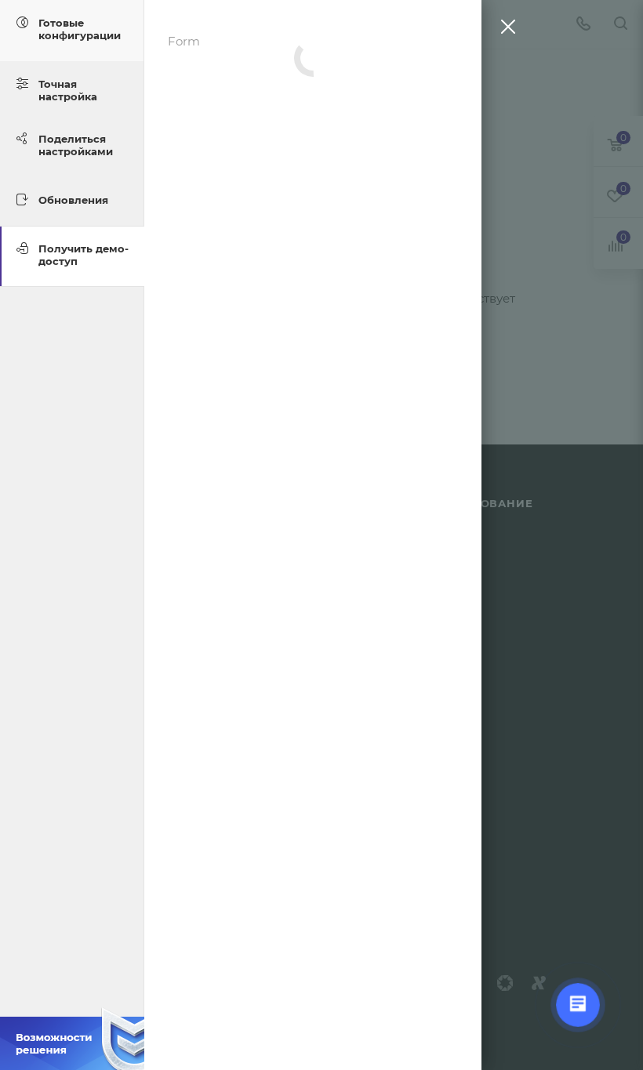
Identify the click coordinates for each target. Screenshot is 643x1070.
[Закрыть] (504, 30)
